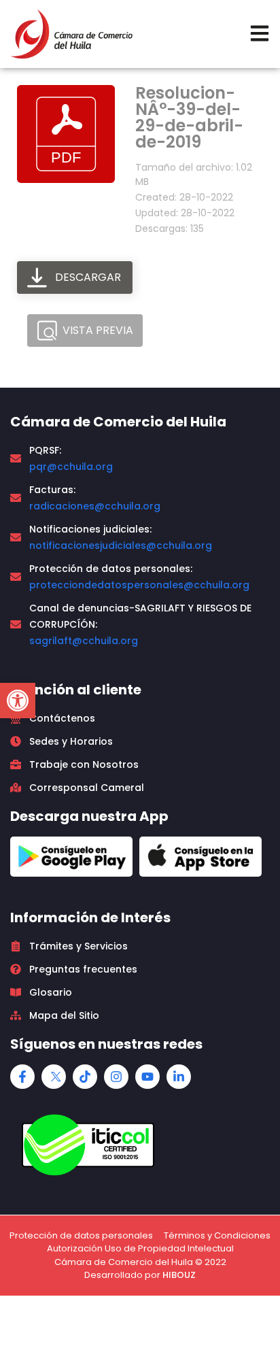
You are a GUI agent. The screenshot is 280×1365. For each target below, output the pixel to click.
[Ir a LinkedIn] (179, 1076)
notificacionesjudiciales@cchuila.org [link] (120, 545)
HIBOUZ (179, 1274)
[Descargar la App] (71, 857)
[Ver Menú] (259, 33)
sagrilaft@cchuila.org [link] (83, 640)
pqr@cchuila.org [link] (71, 466)
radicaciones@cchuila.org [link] (94, 506)
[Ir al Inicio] (71, 34)
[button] (17, 700)
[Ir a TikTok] (85, 1076)
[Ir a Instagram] (116, 1076)
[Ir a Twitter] (53, 1076)
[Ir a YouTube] (147, 1076)
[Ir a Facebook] (22, 1076)
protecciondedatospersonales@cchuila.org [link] (139, 585)
